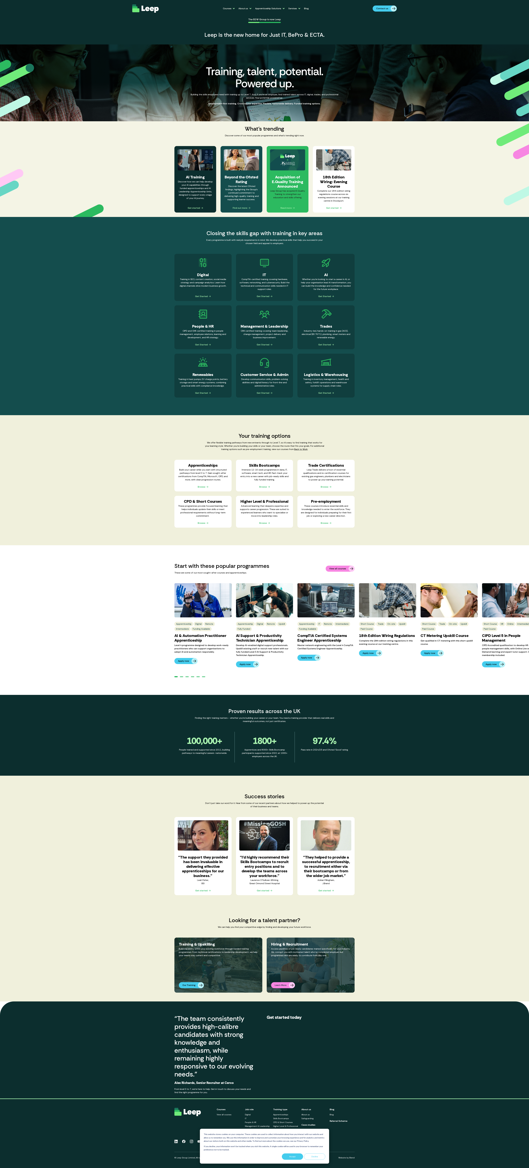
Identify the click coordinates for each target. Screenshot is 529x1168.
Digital (248, 1114)
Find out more (240, 208)
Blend (352, 1157)
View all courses (337, 568)
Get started (194, 208)
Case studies (308, 1124)
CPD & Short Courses (283, 1122)
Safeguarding (307, 1118)
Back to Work (301, 449)
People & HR (250, 1122)
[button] (176, 676)
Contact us (382, 8)
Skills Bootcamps (281, 1118)
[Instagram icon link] (191, 1141)
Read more (286, 208)
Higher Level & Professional (285, 1126)
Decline (314, 1156)
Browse (201, 487)
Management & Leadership (257, 1126)
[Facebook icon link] (183, 1141)
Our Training (188, 985)
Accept (292, 1156)
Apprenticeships (280, 1114)
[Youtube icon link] (199, 1141)
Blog (306, 8)
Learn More (280, 985)
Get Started (201, 296)
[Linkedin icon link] (176, 1141)
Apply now (183, 661)
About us (305, 1114)
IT (245, 1118)
